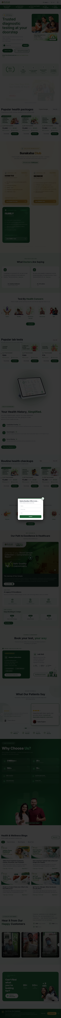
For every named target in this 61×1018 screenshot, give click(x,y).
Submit (30, 516)
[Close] (43, 498)
